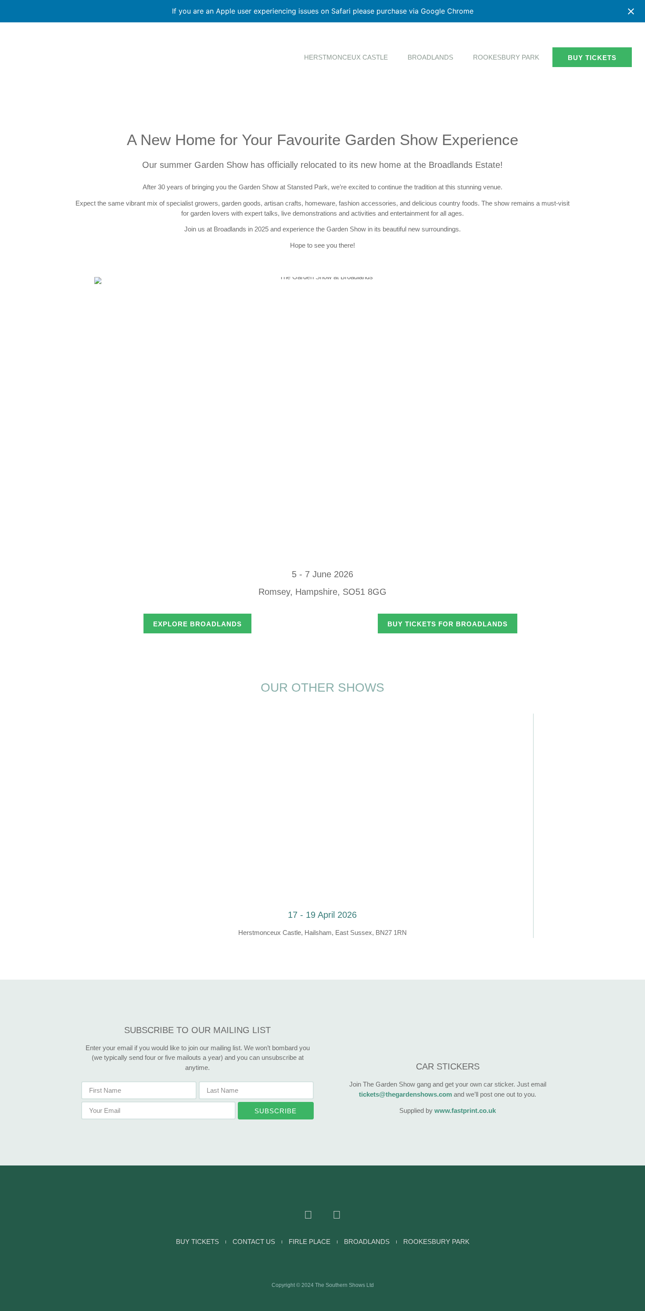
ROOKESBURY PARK (506, 57)
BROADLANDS (430, 57)
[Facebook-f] (308, 1214)
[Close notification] (631, 11)
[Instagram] (336, 1214)
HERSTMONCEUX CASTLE (346, 57)
